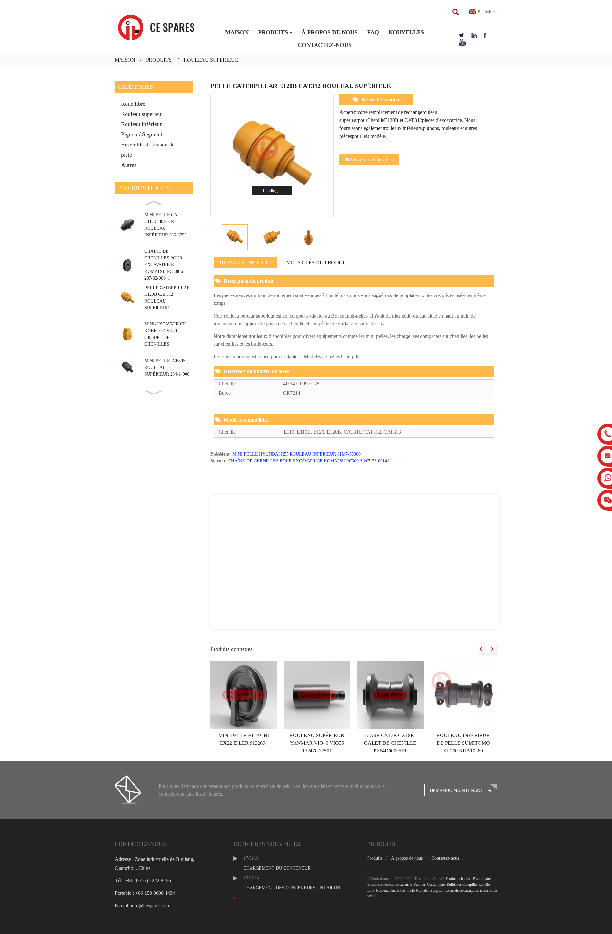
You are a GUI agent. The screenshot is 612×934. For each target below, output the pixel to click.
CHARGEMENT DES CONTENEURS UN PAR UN (292, 887)
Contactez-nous (325, 45)
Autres (128, 165)
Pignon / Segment (141, 134)
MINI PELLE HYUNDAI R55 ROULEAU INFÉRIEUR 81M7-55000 (296, 454)
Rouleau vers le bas (390, 890)
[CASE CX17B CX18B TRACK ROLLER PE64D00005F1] (390, 694)
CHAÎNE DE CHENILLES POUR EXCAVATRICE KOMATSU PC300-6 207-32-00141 (163, 264)
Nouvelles (406, 32)
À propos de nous (330, 32)
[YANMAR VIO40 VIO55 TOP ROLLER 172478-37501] (317, 694)
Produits (273, 32)
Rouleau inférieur (141, 124)
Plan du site (482, 879)
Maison (237, 32)
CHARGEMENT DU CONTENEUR (277, 868)
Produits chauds (458, 879)
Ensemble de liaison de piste (148, 149)
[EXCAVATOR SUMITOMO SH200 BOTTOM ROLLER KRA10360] (463, 694)
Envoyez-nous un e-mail (372, 159)
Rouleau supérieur (211, 60)
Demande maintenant (456, 790)
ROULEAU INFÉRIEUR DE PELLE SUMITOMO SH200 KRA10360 (463, 743)
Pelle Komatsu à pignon (425, 890)
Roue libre (133, 104)
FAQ (373, 32)
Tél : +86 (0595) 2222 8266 (143, 880)
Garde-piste (436, 884)
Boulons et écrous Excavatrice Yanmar (396, 884)
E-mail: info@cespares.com (142, 905)
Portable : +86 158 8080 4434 (145, 893)
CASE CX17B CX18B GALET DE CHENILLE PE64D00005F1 (390, 743)
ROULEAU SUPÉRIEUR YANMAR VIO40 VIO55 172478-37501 (316, 743)
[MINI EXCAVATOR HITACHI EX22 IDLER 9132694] (243, 694)
